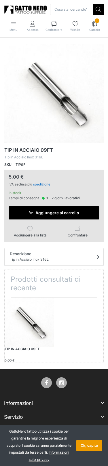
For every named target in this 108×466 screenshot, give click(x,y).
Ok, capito (89, 445)
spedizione (41, 184)
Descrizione (29, 256)
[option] (54, 93)
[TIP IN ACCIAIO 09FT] (54, 93)
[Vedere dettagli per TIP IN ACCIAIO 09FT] (29, 322)
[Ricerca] (98, 9)
